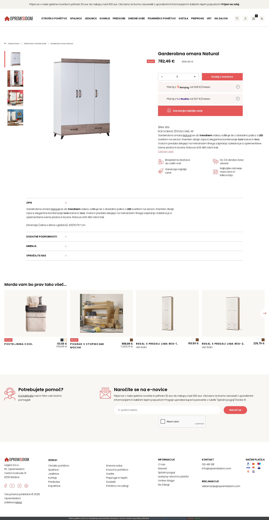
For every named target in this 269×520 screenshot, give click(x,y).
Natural (187, 135)
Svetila (183, 18)
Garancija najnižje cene (188, 111)
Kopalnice (54, 486)
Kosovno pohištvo (117, 469)
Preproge (197, 18)
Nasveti (162, 468)
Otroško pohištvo (54, 18)
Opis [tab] (29, 202)
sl (262, 18)
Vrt (209, 18)
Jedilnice (91, 18)
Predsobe (119, 18)
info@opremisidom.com (216, 468)
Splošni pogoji (166, 472)
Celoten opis (165, 151)
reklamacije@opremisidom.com (221, 486)
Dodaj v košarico (222, 77)
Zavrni (190, 518)
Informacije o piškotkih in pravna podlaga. (168, 518)
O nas (161, 464)
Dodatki (111, 482)
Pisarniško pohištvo (162, 18)
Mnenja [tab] (31, 246)
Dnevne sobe (136, 18)
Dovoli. (197, 518)
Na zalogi (221, 18)
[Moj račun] (245, 18)
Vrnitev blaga (166, 480)
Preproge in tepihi (116, 478)
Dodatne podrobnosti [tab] (41, 236)
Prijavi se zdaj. (231, 4)
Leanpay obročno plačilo (173, 476)
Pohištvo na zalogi (117, 486)
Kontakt (208, 459)
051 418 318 (208, 464)
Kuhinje (105, 18)
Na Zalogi (163, 484)
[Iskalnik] (237, 18)
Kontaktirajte (26, 396)
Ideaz (18, 502)
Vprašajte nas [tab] (36, 255)
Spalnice (76, 18)
